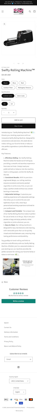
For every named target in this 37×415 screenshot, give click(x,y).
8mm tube (21, 96)
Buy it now (18, 126)
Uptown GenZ (10, 407)
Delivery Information (11, 332)
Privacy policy (30, 407)
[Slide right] (23, 63)
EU (5, 104)
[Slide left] (14, 63)
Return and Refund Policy (12, 346)
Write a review (18, 301)
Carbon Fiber (8, 88)
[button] (2, 11)
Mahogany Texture (24, 88)
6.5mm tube (8, 96)
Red (22, 83)
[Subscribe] (30, 359)
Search (6, 323)
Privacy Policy (8, 341)
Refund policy (19, 410)
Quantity (4, 108)
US (12, 104)
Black (6, 83)
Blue (14, 83)
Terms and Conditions (11, 337)
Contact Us (7, 327)
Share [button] (6, 282)
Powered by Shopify (19, 407)
